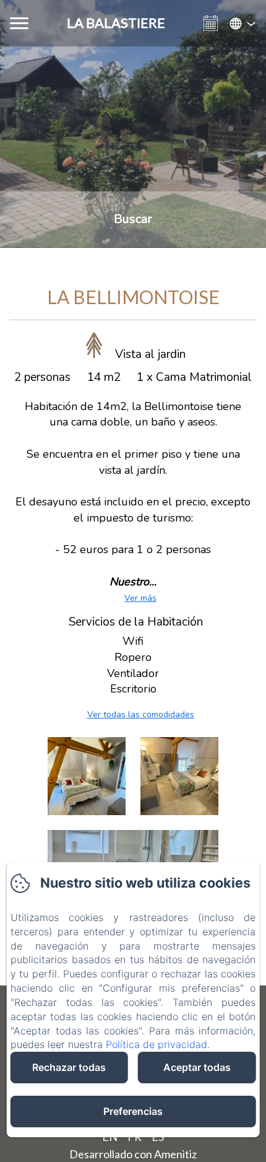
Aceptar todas (197, 1067)
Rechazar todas (69, 1067)
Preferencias (133, 1111)
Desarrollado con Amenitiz (133, 1154)
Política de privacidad (156, 1044)
